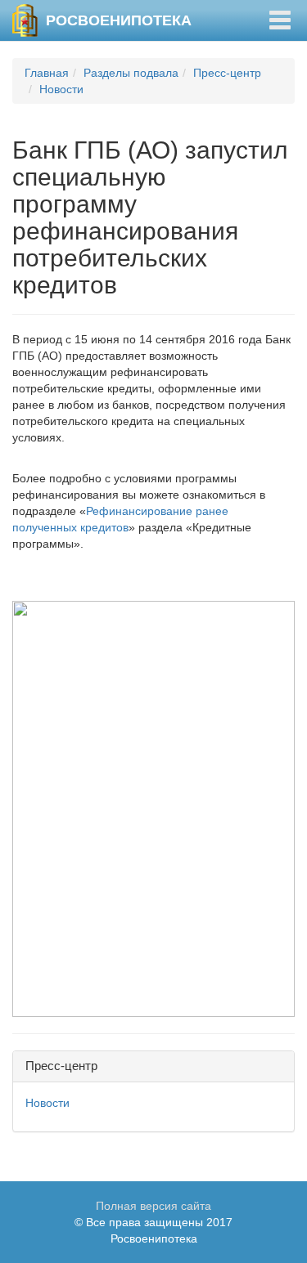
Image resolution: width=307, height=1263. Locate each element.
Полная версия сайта (153, 1205)
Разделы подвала (131, 72)
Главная (47, 72)
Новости (61, 89)
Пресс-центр (227, 72)
